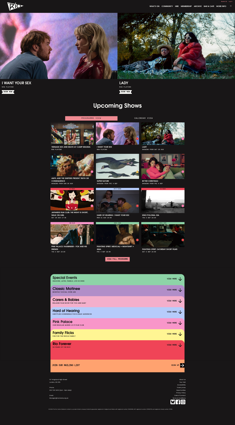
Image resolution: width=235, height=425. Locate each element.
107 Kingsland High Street (58, 379)
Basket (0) (224, 1)
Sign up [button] (175, 365)
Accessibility (181, 385)
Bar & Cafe (209, 6)
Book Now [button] (8, 92)
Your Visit (182, 382)
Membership (186, 6)
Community (167, 6)
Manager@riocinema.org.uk (58, 398)
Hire (177, 6)
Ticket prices (181, 387)
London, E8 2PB (54, 382)
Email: (51, 395)
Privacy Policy (181, 393)
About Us (182, 379)
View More (172, 279)
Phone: (51, 387)
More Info (221, 6)
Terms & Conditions (179, 398)
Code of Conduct (180, 395)
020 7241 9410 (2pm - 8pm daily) (60, 390)
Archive (198, 6)
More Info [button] (59, 54)
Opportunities (181, 390)
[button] (230, 6)
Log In (230, 1)
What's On (154, 6)
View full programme (117, 259)
